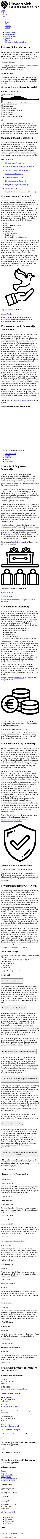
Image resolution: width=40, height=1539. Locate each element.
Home (3, 11)
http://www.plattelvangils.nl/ (10, 1406)
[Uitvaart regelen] (20, 305)
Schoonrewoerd (10, 454)
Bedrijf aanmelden (7, 1475)
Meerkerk (8, 457)
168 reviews (28, 103)
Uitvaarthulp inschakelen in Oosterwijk (14, 947)
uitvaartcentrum (23, 400)
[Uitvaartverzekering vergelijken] (20, 861)
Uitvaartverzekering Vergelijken (16, 42)
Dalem (7, 456)
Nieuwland (9, 461)
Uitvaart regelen (10, 32)
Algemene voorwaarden (9, 1479)
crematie (23, 542)
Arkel (7, 459)
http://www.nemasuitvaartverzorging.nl (14, 1389)
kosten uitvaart (19, 678)
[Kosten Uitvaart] (20, 720)
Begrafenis (8, 38)
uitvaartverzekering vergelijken (11, 821)
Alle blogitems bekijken (9, 1537)
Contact (3, 16)
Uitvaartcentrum (10, 36)
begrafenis (14, 542)
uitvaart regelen (24, 265)
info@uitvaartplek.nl (8, 1512)
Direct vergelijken (10, 1166)
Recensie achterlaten (8, 1480)
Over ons (4, 14)
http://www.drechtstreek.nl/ (10, 1426)
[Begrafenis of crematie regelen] (20, 584)
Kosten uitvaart (10, 34)
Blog (2, 13)
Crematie (8, 40)
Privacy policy (6, 1477)
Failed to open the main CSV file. (12, 1533)
